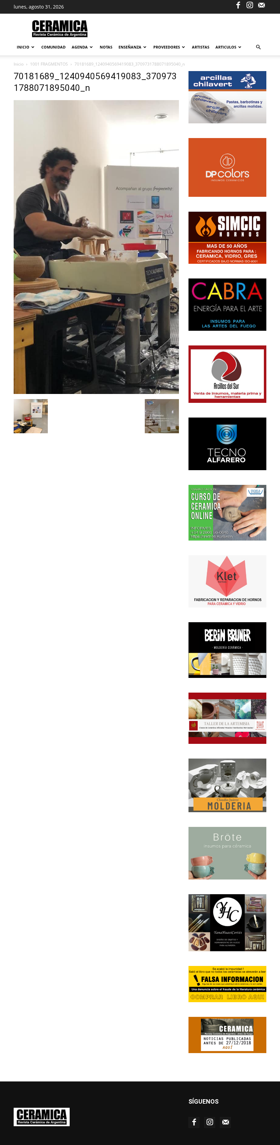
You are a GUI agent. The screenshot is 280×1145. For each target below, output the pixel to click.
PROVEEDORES (166, 47)
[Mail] (261, 5)
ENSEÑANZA (129, 47)
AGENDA (80, 47)
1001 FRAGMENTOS (49, 64)
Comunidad (53, 47)
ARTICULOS (225, 47)
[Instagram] (249, 5)
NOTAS (106, 47)
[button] (258, 47)
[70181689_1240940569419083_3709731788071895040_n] (96, 392)
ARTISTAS (200, 47)
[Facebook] (238, 5)
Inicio (23, 47)
